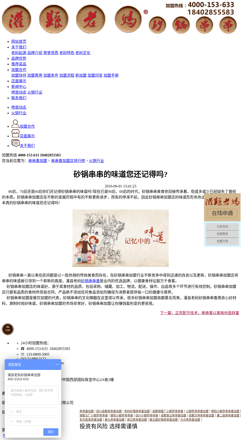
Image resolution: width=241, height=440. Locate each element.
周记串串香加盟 (137, 419)
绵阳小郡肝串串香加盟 (225, 411)
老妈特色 (66, 53)
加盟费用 (34, 75)
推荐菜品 (18, 64)
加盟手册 (111, 75)
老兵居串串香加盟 (91, 419)
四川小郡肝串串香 (147, 415)
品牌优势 (18, 58)
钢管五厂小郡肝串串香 (94, 415)
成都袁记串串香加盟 (173, 415)
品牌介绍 (34, 53)
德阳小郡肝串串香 (121, 415)
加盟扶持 (18, 75)
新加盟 (81, 75)
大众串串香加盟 (190, 419)
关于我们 (18, 47)
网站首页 (18, 42)
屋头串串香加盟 (115, 419)
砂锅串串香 (90, 281)
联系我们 (18, 98)
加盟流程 (66, 75)
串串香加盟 (37, 161)
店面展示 (18, 81)
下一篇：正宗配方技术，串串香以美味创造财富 (199, 313)
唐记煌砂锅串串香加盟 (163, 419)
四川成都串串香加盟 (109, 411)
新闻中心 (18, 87)
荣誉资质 (50, 53)
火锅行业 (34, 92)
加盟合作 (18, 70)
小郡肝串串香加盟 (197, 411)
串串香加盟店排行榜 (68, 161)
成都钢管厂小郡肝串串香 (167, 411)
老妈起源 (18, 53)
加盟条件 (50, 75)
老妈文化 (82, 53)
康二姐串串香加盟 (228, 415)
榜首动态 (18, 92)
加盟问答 (95, 75)
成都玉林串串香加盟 (201, 415)
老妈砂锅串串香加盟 (137, 411)
